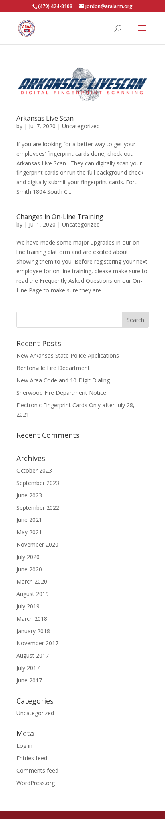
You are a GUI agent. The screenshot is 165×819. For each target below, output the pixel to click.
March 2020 (31, 581)
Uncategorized (81, 126)
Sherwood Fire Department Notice (61, 392)
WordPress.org (35, 783)
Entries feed (31, 758)
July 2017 (28, 668)
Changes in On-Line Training (59, 216)
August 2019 (32, 594)
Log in (24, 745)
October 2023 (34, 470)
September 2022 (37, 507)
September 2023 (37, 483)
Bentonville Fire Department (53, 368)
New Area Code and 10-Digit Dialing (63, 380)
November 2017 (37, 643)
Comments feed (37, 770)
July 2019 (28, 606)
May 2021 (29, 532)
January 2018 (33, 631)
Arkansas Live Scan (45, 118)
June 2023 (29, 495)
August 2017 (32, 655)
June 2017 (29, 680)
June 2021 (29, 519)
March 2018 (31, 618)
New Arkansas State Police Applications (67, 355)
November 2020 (37, 544)
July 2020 (28, 557)
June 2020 (29, 569)
